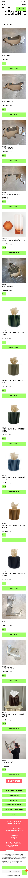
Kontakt (14, 814)
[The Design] (11, 14)
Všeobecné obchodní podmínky (14, 804)
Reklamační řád (14, 800)
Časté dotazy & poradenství (14, 790)
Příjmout (14, 867)
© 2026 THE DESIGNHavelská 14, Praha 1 (14, 822)
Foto (3, 2)
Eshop (21, 9)
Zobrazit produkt (14, 68)
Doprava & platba (14, 795)
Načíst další (14, 781)
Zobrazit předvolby (14, 871)
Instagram (14, 838)
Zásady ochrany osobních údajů (13, 875)
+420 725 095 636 (14, 828)
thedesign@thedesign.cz (14, 830)
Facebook (14, 836)
